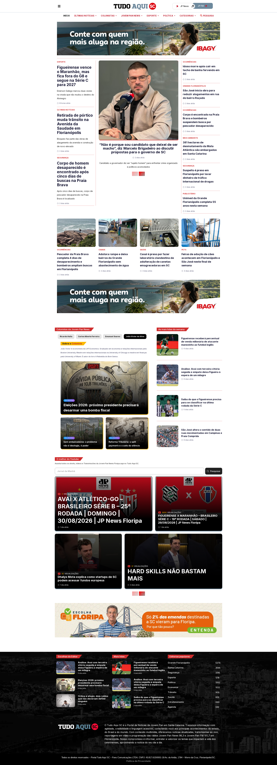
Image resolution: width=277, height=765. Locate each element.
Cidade (102, 250)
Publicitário (189, 194)
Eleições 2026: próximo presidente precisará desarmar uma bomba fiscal (93, 683)
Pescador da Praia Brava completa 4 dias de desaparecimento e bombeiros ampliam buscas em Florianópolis (74, 262)
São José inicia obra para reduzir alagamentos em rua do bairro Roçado (201, 94)
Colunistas (69, 400)
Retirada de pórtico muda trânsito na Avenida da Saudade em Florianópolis (75, 124)
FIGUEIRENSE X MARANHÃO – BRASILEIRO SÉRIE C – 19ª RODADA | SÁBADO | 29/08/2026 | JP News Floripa (187, 519)
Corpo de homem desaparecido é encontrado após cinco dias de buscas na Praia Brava (73, 174)
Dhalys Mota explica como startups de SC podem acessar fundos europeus (87, 578)
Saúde (143, 250)
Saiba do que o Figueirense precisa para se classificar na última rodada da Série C (201, 402)
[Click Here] (59, 6)
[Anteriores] (135, 174)
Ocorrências (189, 62)
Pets (183, 250)
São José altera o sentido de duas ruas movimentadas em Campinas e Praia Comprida (201, 433)
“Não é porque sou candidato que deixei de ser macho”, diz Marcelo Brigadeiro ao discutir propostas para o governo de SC (138, 148)
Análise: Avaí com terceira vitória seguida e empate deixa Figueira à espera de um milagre (200, 372)
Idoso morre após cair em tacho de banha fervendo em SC (201, 70)
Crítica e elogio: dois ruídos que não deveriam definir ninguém (93, 699)
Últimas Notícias (66, 110)
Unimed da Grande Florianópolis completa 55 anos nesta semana (199, 202)
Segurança (63, 158)
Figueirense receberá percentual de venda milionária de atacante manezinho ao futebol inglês (200, 341)
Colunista (77, 343)
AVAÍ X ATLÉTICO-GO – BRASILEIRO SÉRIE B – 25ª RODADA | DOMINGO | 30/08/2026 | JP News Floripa (100, 509)
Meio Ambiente (190, 138)
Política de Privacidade (138, 761)
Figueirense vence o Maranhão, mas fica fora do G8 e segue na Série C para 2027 (74, 76)
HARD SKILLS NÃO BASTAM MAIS (167, 575)
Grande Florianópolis (194, 86)
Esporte (61, 62)
